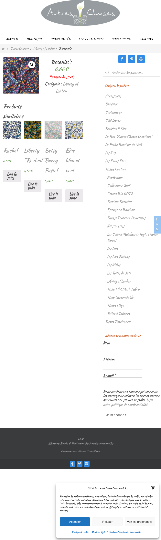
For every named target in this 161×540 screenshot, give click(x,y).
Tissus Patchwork (118, 321)
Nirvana (82, 449)
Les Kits (110, 152)
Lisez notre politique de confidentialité (128, 401)
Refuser (107, 521)
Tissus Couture (20, 48)
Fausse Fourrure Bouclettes (126, 218)
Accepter (75, 521)
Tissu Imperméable (120, 297)
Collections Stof (118, 185)
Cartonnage (113, 112)
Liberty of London (43, 48)
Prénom (108, 359)
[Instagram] (157, 229)
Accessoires (113, 96)
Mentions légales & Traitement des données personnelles (116, 532)
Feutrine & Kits (115, 128)
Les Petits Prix (115, 161)
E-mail (109, 375)
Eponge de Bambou (120, 209)
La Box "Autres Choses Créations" (128, 136)
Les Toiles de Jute (119, 273)
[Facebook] (157, 219)
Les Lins (112, 248)
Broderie (111, 104)
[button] (153, 488)
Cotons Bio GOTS (120, 193)
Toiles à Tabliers (118, 313)
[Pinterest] (157, 224)
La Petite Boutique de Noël (123, 144)
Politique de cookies (80, 532)
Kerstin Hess (115, 226)
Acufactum (114, 177)
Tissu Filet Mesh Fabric (123, 289)
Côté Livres (113, 120)
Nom (106, 343)
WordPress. (94, 449)
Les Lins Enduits (118, 256)
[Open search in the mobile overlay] (131, 73)
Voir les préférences (140, 521)
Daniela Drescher (119, 201)
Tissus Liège (115, 305)
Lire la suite (11, 176)
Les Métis (113, 264)
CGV (80, 437)
